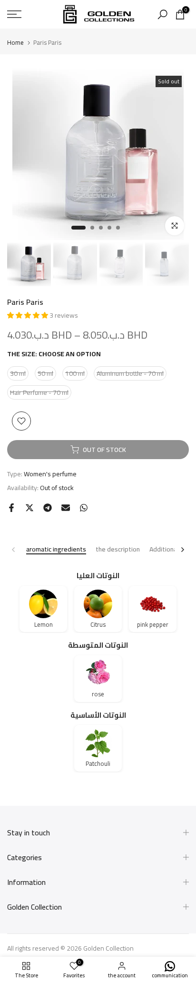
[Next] (182, 549)
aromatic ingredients (56, 549)
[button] (28, 315)
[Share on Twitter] (29, 507)
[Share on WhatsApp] (83, 507)
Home (15, 43)
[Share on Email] (65, 507)
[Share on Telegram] (47, 507)
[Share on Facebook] (11, 507)
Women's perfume (50, 474)
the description (118, 549)
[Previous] (13, 549)
